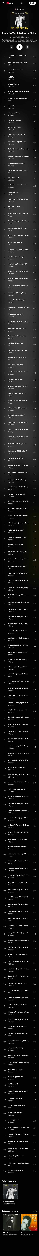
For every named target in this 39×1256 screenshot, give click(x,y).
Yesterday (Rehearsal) (14, 1120)
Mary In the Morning (14, 84)
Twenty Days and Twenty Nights (17, 62)
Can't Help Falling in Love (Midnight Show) (18, 587)
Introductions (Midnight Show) (17, 566)
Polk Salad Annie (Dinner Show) (17, 408)
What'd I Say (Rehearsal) (15, 1112)
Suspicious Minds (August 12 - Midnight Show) (18, 868)
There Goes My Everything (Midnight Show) (18, 472)
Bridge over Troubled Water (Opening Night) (18, 307)
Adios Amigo (7, 1233)
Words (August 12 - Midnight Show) (18, 767)
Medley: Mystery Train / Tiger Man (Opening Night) (18, 213)
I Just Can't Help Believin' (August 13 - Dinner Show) (18, 925)
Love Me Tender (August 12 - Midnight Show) (18, 738)
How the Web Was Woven (15, 70)
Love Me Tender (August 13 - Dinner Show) (18, 904)
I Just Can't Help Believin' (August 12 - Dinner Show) (18, 638)
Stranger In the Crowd (14, 120)
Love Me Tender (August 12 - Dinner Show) (18, 623)
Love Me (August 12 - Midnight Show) (18, 846)
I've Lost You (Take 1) (14, 177)
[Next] (36, 1211)
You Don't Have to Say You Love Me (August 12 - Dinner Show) (18, 688)
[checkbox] (35, 57)
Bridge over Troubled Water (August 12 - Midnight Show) (18, 861)
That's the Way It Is (8, 1201)
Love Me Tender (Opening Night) (17, 228)
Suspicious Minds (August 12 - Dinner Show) (18, 703)
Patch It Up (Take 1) (13, 192)
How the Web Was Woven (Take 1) (18, 170)
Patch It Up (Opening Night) (16, 314)
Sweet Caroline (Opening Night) (17, 264)
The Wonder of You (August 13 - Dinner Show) (18, 976)
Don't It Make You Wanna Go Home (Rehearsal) (18, 1134)
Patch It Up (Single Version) (16, 163)
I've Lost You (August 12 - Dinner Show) (18, 631)
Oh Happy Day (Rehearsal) (16, 1170)
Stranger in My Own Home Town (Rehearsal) (18, 1148)
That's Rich (24, 1233)
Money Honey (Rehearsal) (16, 1077)
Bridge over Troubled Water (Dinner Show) (18, 422)
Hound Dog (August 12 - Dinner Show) (18, 609)
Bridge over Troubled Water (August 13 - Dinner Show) (18, 1012)
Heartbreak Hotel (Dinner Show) (17, 350)
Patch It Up (11, 77)
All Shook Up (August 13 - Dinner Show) (18, 1005)
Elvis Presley (20, 9)
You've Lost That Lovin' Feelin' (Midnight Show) (18, 516)
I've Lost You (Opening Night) (16, 300)
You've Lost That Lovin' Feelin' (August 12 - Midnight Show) (18, 782)
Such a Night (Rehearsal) (15, 1098)
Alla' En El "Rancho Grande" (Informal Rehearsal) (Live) (18, 1033)
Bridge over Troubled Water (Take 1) (18, 199)
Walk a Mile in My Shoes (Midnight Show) (18, 508)
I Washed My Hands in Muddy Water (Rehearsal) (18, 1141)
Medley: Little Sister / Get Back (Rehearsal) (18, 1127)
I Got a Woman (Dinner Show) (16, 336)
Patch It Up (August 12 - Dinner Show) (18, 645)
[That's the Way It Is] (10, 1191)
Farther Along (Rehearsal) (16, 1156)
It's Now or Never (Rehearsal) (17, 1105)
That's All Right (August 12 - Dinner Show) (18, 595)
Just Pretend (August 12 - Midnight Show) (18, 746)
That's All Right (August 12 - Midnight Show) (18, 717)
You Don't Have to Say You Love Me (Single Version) (18, 156)
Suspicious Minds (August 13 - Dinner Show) (18, 1019)
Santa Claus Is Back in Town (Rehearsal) (18, 1163)
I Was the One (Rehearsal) (15, 1069)
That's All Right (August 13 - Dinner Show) (18, 882)
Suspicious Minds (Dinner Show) (18, 429)
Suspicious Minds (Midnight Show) (18, 580)
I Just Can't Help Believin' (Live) (17, 55)
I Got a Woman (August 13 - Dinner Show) (18, 890)
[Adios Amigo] (11, 1222)
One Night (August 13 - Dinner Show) (18, 997)
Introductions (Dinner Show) (16, 415)
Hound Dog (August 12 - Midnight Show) (18, 731)
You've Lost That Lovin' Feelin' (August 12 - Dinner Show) (18, 659)
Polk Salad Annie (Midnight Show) (18, 523)
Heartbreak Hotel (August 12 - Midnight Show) (18, 803)
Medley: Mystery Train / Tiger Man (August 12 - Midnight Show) (18, 724)
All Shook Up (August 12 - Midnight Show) (18, 825)
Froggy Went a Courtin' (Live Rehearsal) (18, 1055)
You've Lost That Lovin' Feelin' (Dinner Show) (18, 400)
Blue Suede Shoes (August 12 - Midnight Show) (18, 818)
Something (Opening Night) (16, 257)
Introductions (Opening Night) (17, 293)
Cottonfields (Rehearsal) (15, 1048)
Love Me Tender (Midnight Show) (18, 465)
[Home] (9, 3)
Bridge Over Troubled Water (16, 134)
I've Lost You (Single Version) (17, 142)
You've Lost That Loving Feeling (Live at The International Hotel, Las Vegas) (18, 98)
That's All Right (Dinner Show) (17, 329)
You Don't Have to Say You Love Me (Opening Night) (18, 278)
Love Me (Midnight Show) (15, 544)
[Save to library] (11, 47)
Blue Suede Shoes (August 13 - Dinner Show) (18, 990)
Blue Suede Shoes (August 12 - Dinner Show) (18, 681)
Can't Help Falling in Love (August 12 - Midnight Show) (18, 875)
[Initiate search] (21, 3)
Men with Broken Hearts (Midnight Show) (18, 501)
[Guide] (3, 3)
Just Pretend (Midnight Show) (17, 480)
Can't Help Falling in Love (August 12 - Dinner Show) (18, 710)
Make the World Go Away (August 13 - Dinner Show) (18, 940)
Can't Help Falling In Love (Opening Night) (18, 321)
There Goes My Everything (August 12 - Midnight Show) (18, 760)
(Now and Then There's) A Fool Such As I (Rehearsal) (18, 1091)
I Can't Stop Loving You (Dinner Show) (18, 386)
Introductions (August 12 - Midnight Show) (18, 796)
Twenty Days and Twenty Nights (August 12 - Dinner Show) (18, 652)
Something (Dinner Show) (15, 379)
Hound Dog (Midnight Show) (16, 458)
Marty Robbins (12, 1234)
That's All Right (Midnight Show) (17, 444)
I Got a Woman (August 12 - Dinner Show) (18, 602)
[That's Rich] (29, 1222)
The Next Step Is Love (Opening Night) (18, 235)
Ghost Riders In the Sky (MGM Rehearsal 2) (18, 1041)
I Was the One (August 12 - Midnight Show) (18, 839)
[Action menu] (27, 47)
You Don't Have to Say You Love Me (18, 91)
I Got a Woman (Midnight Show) (17, 451)
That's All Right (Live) (14, 206)
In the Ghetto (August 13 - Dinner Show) (18, 918)
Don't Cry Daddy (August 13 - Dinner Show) (18, 911)
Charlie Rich (29, 1234)
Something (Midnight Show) (16, 494)
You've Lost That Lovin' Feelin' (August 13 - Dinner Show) (18, 954)
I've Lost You (11, 106)
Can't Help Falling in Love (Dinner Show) (18, 436)
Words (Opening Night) (15, 242)
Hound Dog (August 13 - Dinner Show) (18, 897)
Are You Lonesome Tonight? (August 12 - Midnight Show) (18, 854)
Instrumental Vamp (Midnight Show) (18, 551)
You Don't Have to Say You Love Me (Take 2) (18, 185)
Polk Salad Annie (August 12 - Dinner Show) (18, 667)
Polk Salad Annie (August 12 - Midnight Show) (18, 789)
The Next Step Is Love (14, 127)
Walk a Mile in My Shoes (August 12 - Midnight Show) (18, 753)
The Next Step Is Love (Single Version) (18, 149)
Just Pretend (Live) (13, 113)
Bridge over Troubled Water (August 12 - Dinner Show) (18, 695)
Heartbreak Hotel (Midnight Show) (18, 559)
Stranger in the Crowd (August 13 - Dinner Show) (18, 933)
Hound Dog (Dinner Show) (16, 343)
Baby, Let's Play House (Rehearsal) (18, 1062)
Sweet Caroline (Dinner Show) (17, 393)
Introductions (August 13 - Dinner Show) (18, 969)
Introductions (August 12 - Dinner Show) (18, 674)
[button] (11, 47)
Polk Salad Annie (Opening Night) (18, 285)
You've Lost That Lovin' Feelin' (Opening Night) (18, 271)
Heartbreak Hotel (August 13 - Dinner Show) (18, 983)
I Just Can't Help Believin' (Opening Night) (18, 249)
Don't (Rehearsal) (13, 1084)
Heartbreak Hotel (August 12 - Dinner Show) (18, 616)
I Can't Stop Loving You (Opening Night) (18, 221)
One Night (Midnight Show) (16, 530)
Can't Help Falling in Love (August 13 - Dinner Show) (18, 1026)
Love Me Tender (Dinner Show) (17, 357)
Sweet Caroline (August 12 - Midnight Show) (18, 774)
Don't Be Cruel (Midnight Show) (17, 537)
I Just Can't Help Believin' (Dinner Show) (18, 372)
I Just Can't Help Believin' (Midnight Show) (18, 487)
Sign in (32, 3)
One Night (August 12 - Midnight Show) (18, 810)
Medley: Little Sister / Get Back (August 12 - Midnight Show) (18, 832)
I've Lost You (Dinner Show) (16, 364)
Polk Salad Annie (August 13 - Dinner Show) (18, 961)
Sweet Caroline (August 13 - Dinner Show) (18, 947)
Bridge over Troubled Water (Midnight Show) (18, 573)
